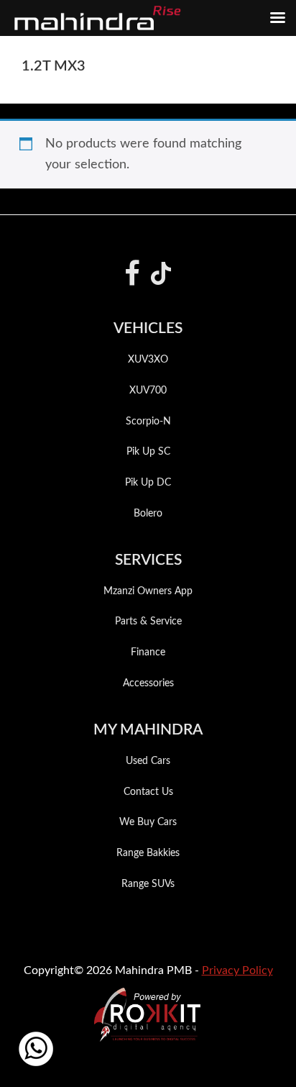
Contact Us (148, 792)
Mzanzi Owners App (148, 591)
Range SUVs (148, 884)
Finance (148, 652)
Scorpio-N (148, 422)
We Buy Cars (148, 822)
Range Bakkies (148, 853)
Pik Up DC (148, 483)
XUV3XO (148, 360)
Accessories (148, 683)
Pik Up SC (148, 452)
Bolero (148, 514)
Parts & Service (148, 622)
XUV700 (148, 391)
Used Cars (148, 761)
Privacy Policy (237, 970)
